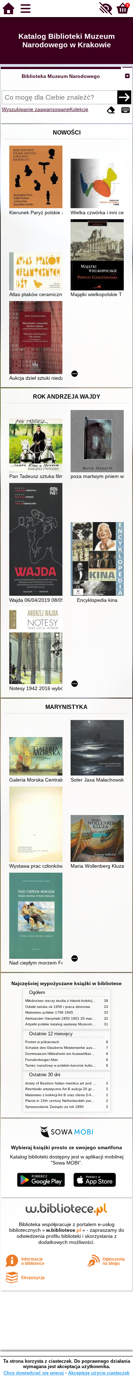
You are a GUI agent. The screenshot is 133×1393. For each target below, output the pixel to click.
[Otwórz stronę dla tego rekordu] (37, 178)
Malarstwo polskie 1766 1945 (49, 1012)
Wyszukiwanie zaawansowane (36, 109)
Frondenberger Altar (41, 1060)
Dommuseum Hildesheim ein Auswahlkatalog (61, 1054)
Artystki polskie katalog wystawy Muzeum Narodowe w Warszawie (78, 1024)
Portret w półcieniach (42, 1042)
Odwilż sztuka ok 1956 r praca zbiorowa (57, 1007)
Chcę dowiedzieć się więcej (34, 1373)
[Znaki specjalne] (125, 110)
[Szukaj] (124, 97)
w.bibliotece (63, 1230)
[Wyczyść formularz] (111, 110)
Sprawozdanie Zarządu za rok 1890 (54, 1107)
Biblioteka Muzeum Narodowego (61, 76)
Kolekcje (79, 109)
